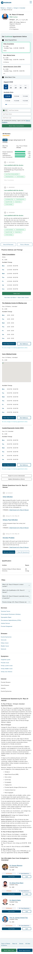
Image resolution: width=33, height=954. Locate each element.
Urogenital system (5, 659)
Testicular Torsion (5, 611)
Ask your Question (9, 552)
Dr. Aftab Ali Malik (15, 900)
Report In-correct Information (16, 475)
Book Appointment (9, 343)
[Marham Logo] (6, 3)
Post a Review (24, 244)
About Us (14, 943)
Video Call (16, 293)
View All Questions (23, 552)
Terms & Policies (5, 943)
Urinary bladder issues (7, 668)
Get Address (24, 343)
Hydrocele (3, 649)
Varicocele (3, 640)
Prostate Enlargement (6, 626)
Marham (3, 8)
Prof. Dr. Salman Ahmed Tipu (19, 917)
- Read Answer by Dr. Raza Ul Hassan (19, 510)
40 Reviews (13, 27)
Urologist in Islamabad (19, 8)
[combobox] (5, 110)
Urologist (9, 8)
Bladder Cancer (5, 646)
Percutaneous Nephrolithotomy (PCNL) (11, 620)
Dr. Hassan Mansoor (16, 865)
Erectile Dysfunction (6, 637)
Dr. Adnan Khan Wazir (16, 883)
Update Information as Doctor (16, 479)
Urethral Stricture (5, 623)
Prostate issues (5, 662)
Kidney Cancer (5, 643)
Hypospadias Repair (6, 617)
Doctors (21, 943)
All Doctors (4, 945)
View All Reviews (8, 244)
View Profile (11, 876)
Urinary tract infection (6, 671)
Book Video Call (9, 950)
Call (27, 876)
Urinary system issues (7, 665)
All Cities (27, 943)
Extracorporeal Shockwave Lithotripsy (11, 614)
